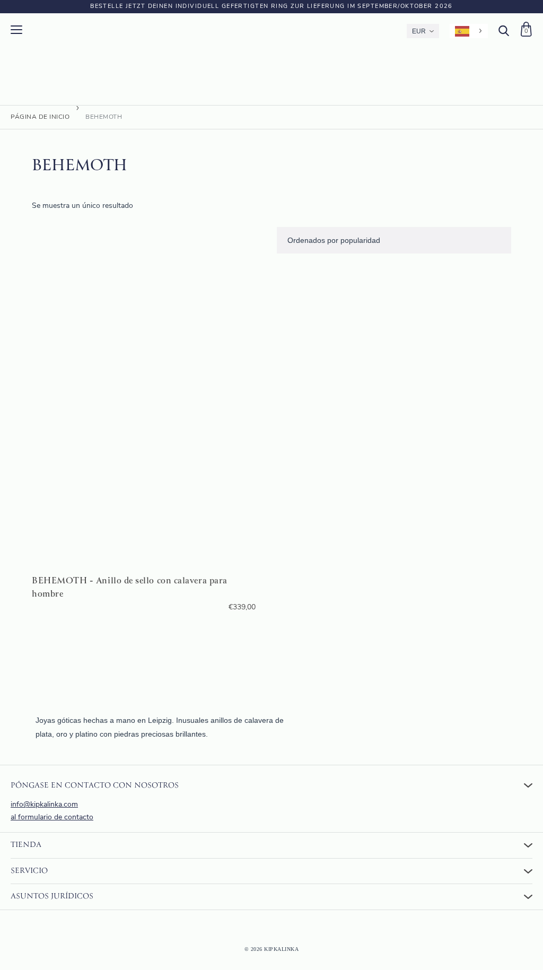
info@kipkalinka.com (44, 805)
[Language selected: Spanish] (469, 31)
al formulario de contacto (52, 818)
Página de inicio (40, 117)
